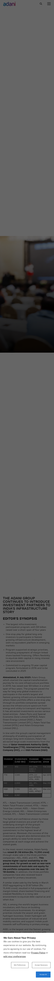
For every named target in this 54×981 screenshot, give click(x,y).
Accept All (43, 974)
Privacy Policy (38, 953)
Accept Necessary (41, 965)
